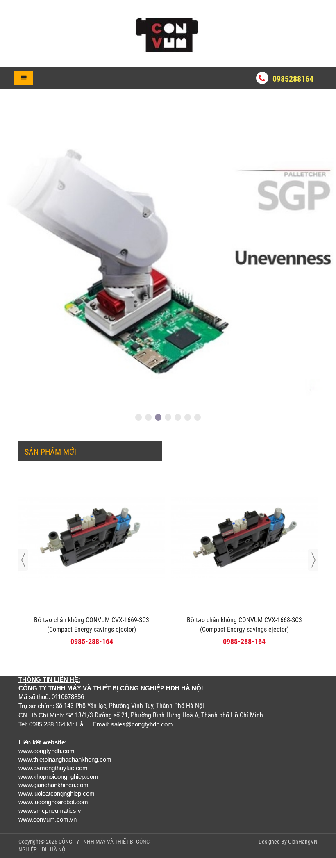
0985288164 (292, 79)
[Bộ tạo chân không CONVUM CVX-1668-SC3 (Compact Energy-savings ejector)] (244, 538)
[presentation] (23, 560)
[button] (138, 417)
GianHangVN (303, 841)
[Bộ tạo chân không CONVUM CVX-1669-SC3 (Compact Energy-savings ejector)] (91, 538)
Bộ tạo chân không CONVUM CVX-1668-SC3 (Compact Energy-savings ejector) (244, 624)
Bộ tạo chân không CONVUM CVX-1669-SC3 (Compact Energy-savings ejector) (91, 624)
